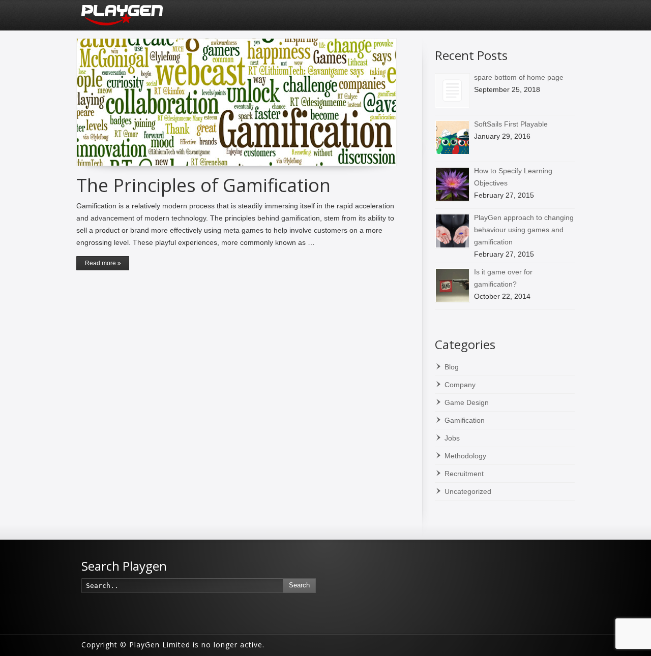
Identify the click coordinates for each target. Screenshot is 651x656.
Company (460, 385)
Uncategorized (468, 491)
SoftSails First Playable (511, 124)
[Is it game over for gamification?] (452, 285)
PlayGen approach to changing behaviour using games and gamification (524, 229)
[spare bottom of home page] (452, 90)
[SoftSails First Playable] (452, 137)
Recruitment (464, 474)
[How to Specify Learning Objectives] (452, 184)
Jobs (452, 438)
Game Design (467, 402)
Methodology (465, 456)
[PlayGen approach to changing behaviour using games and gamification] (452, 230)
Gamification (465, 420)
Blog (452, 367)
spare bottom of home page (519, 77)
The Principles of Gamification (203, 185)
